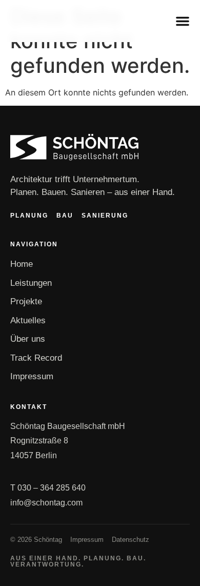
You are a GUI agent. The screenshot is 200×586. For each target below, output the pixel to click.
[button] (182, 21)
